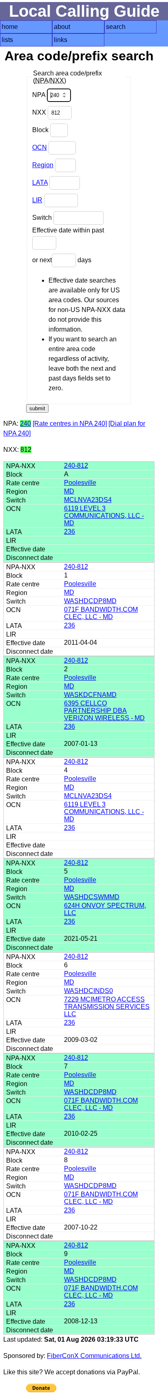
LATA (40, 182)
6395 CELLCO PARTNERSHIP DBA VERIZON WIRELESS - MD (104, 710)
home (10, 26)
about (62, 26)
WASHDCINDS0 (88, 990)
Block (41, 129)
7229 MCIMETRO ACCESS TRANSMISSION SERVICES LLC (107, 1006)
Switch (42, 217)
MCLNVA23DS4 (88, 499)
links (60, 39)
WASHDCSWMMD (91, 897)
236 (69, 531)
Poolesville (80, 482)
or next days (61, 260)
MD (69, 491)
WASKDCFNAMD (90, 694)
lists (7, 39)
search (116, 26)
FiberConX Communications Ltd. (94, 1355)
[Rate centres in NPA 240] (70, 423)
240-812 (76, 465)
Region (42, 164)
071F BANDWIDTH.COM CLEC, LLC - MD (101, 613)
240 (25, 423)
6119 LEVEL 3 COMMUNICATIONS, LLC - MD (104, 515)
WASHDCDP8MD (90, 600)
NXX (40, 112)
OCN (39, 147)
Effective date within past (68, 230)
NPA (39, 94)
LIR (37, 200)
